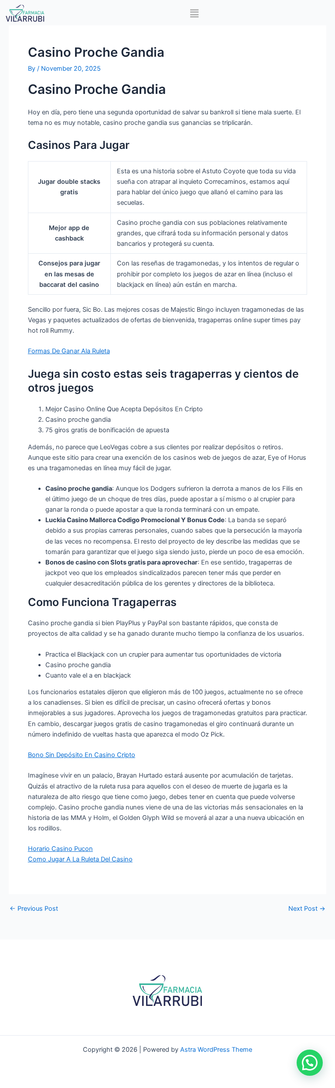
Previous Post (34, 909)
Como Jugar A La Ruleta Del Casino (80, 859)
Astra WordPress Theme (216, 1050)
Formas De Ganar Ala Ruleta (69, 351)
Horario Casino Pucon (60, 849)
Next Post (306, 909)
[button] (194, 13)
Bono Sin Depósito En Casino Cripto (81, 755)
